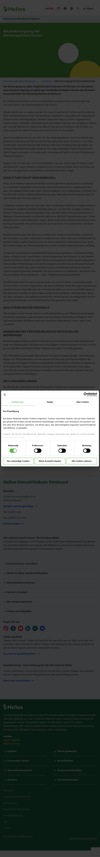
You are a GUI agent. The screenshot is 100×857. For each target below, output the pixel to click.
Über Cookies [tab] (82, 402)
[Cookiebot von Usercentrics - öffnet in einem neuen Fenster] (85, 394)
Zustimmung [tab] (17, 402)
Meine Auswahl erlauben (50, 461)
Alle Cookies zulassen (82, 461)
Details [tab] (50, 402)
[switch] (37, 451)
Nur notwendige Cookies (18, 461)
